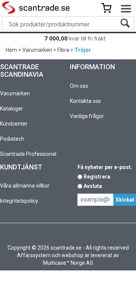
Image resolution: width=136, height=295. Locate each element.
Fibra (63, 50)
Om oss (79, 86)
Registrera (96, 177)
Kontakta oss (85, 101)
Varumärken (37, 50)
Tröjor (82, 50)
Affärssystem (34, 255)
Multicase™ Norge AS (68, 263)
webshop (72, 255)
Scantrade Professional (28, 154)
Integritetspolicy (19, 201)
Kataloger (11, 109)
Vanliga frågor (87, 116)
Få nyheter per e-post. (104, 167)
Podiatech (12, 139)
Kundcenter (14, 124)
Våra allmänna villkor (24, 186)
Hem (11, 50)
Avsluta (92, 186)
